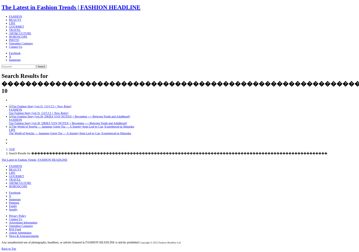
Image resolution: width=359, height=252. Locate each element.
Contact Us (15, 46)
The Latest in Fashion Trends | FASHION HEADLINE (70, 7)
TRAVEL (15, 30)
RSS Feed (15, 229)
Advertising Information (23, 222)
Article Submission (20, 232)
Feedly (13, 206)
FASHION (15, 16)
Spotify (13, 209)
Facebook (15, 53)
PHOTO (14, 40)
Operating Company (21, 43)
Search (41, 66)
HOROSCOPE (18, 36)
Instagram (15, 59)
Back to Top (8, 248)
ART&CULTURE (20, 33)
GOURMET (16, 26)
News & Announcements (24, 236)
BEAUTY (15, 19)
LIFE (12, 23)
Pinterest (14, 202)
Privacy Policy (17, 215)
